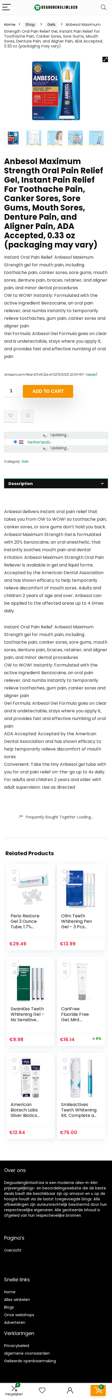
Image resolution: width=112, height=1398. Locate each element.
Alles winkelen (17, 1299)
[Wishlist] (42, 1390)
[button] (105, 59)
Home (9, 24)
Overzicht (12, 1250)
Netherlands (39, 442)
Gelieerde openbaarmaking (30, 1361)
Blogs (9, 1307)
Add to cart (48, 391)
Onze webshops (19, 1315)
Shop (30, 24)
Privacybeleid (16, 1345)
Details (90, 374)
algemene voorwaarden (27, 1353)
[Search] (103, 7)
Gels (51, 24)
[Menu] (6, 7)
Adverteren (14, 1322)
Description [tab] (20, 483)
